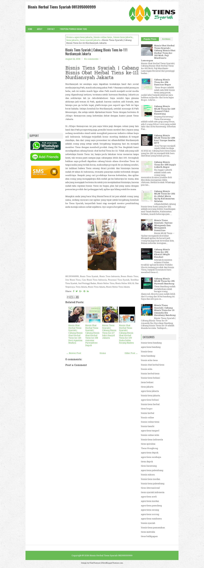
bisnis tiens (147, 351)
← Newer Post (73, 353)
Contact (51, 29)
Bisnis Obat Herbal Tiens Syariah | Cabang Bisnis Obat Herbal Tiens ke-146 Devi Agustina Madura (75, 334)
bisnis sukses (148, 474)
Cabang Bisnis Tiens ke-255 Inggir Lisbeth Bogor (165, 164)
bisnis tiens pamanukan (153, 527)
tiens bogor (147, 408)
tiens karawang (149, 465)
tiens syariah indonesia (152, 492)
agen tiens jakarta (83, 37)
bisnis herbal (147, 413)
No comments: (91, 58)
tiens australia (148, 531)
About (39, 29)
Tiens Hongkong (149, 448)
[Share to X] (74, 297)
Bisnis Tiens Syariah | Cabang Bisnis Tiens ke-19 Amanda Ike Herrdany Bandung (165, 310)
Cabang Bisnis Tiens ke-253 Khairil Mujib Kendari (162, 253)
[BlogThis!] (71, 297)
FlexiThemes (95, 563)
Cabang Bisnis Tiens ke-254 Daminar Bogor (162, 82)
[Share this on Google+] (80, 291)
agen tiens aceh (149, 496)
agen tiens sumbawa (151, 518)
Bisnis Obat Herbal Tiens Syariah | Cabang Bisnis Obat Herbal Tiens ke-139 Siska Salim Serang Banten (126, 334)
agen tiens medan (150, 501)
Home (30, 29)
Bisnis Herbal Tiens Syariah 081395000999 (62, 7)
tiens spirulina (148, 443)
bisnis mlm (146, 369)
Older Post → (131, 353)
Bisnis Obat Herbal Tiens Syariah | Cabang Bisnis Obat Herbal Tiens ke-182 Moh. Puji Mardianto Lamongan (158, 53)
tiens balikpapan (149, 536)
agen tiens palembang (152, 470)
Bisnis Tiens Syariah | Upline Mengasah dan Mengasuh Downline (163, 225)
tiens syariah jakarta (90, 40)
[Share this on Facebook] (73, 291)
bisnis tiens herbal (150, 404)
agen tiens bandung (150, 347)
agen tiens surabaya (151, 457)
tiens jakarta (72, 40)
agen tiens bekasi (150, 399)
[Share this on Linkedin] (87, 291)
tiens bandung (148, 355)
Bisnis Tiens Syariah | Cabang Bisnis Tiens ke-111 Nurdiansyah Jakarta (96, 51)
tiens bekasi (147, 382)
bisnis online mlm (150, 435)
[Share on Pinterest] (84, 291)
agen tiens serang (150, 509)
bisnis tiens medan (150, 479)
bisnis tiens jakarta (122, 37)
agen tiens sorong (150, 514)
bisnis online (147, 417)
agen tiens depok (149, 452)
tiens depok (147, 461)
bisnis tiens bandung (151, 342)
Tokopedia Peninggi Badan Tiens (73, 29)
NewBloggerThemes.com (112, 563)
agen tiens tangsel (150, 430)
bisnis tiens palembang (152, 483)
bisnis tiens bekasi (150, 377)
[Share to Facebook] (77, 297)
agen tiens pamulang (151, 505)
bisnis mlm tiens (149, 360)
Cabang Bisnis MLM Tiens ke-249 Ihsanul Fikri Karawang (164, 110)
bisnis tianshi (147, 426)
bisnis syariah (148, 523)
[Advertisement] (102, 461)
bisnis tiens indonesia (152, 439)
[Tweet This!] (76, 291)
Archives (166, 39)
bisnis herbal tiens (150, 373)
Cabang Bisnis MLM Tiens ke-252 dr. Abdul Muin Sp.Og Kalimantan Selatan (164, 196)
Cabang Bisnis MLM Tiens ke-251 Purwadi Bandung (164, 281)
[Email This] (68, 297)
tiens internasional (150, 487)
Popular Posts (150, 39)
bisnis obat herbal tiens (152, 364)
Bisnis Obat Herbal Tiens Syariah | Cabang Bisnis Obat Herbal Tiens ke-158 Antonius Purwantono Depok (92, 335)
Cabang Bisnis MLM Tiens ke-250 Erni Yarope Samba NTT (164, 139)
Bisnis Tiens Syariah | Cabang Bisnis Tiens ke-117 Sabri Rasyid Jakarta (109, 331)
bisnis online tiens (103, 37)
